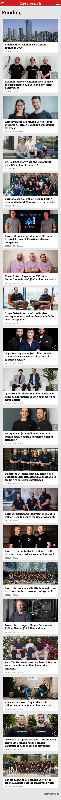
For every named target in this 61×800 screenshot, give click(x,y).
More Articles (51, 793)
